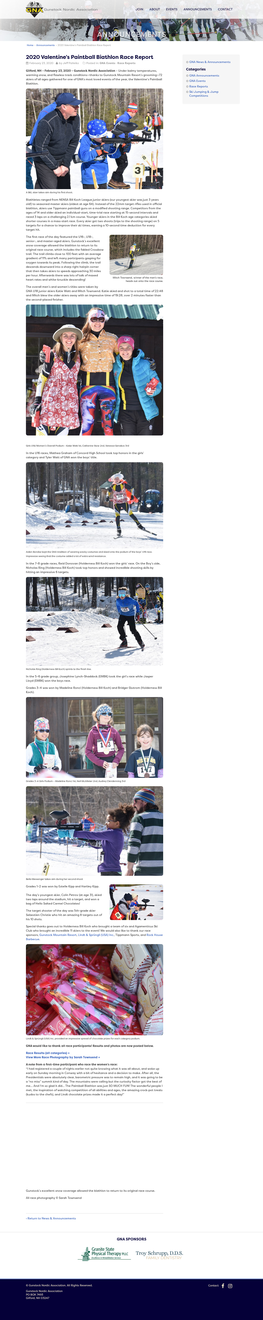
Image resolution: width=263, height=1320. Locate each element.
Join (139, 9)
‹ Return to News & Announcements (51, 1218)
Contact (225, 9)
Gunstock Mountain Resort (58, 935)
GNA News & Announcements (209, 62)
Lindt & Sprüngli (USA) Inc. (96, 935)
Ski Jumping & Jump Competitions (203, 94)
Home (30, 45)
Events (171, 9)
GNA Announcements (204, 75)
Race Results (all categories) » (48, 1053)
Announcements (198, 9)
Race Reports (126, 63)
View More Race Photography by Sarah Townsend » (63, 1057)
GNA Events (107, 63)
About (154, 9)
